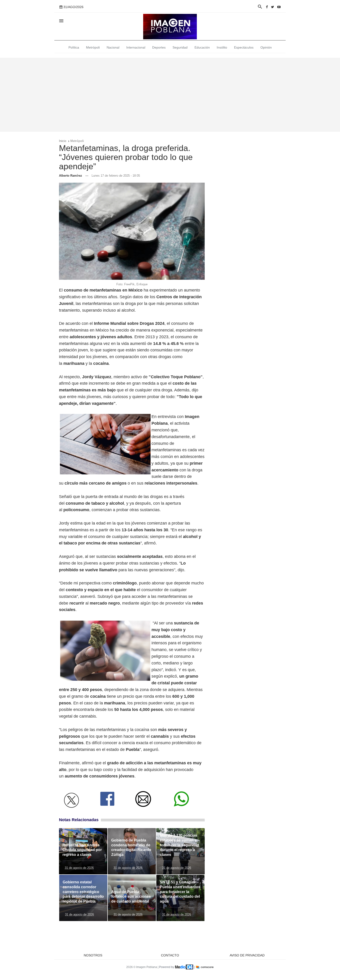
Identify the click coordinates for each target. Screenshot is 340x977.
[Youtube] (279, 7)
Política (73, 47)
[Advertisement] (170, 94)
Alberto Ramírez (70, 175)
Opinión (266, 47)
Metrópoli (93, 47)
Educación (202, 47)
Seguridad (180, 47)
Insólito (222, 47)
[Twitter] (272, 7)
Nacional (113, 47)
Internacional (135, 47)
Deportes (159, 47)
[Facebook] (266, 7)
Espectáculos (243, 47)
